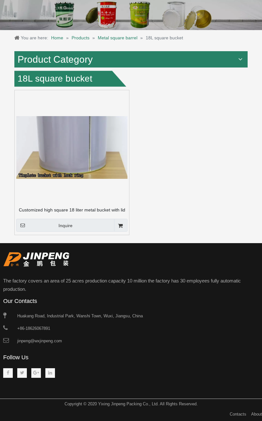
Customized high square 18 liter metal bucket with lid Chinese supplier (72, 209)
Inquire (65, 225)
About (256, 414)
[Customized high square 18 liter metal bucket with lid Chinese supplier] (71, 147)
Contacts (238, 414)
